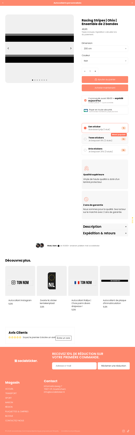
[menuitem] (104, 10)
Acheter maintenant (105, 87)
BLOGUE (9, 415)
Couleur (86, 55)
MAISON (9, 402)
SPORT (8, 397)
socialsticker (16, 431)
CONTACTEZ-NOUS (14, 420)
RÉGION (9, 406)
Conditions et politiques (70, 431)
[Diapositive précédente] (3, 3)
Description (92, 226)
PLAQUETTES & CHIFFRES (16, 411)
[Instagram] (123, 431)
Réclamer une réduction (113, 365)
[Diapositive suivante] (132, 3)
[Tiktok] (128, 431)
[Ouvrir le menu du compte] (121, 10)
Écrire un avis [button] (63, 338)
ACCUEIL (9, 388)
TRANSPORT (11, 393)
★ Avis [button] (132, 220)
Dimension (87, 43)
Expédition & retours (99, 233)
